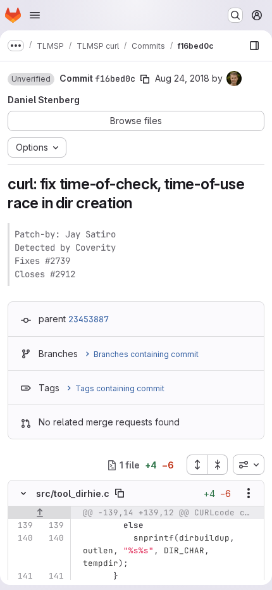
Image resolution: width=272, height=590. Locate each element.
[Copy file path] (119, 493)
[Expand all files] (197, 465)
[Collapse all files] (217, 465)
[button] (31, 79)
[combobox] (248, 465)
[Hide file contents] (23, 493)
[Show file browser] (254, 45)
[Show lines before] (39, 512)
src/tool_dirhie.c (72, 493)
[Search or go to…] (235, 15)
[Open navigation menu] (35, 15)
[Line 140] (22, 538)
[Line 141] (22, 576)
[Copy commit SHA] (144, 79)
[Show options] (248, 493)
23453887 (88, 319)
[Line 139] (22, 525)
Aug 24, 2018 (182, 78)
